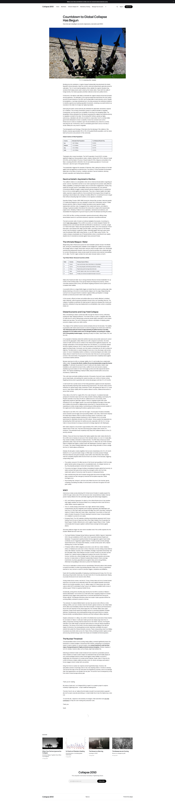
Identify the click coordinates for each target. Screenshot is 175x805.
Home (57, 6)
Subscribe (128, 6)
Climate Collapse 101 (73, 6)
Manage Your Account (97, 6)
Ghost (131, 796)
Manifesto (63, 6)
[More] (106, 7)
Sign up (87, 796)
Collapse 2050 (48, 6)
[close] (173, 2)
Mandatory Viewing (85, 6)
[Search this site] (117, 7)
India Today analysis (72, 223)
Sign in (121, 6)
